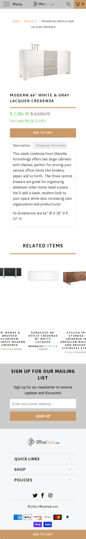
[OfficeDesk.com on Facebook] (42, 496)
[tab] (21, 145)
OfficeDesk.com (47, 506)
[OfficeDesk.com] (43, 4)
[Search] (68, 4)
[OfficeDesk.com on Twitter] (35, 496)
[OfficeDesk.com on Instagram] (50, 496)
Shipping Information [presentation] (51, 145)
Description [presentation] (21, 145)
